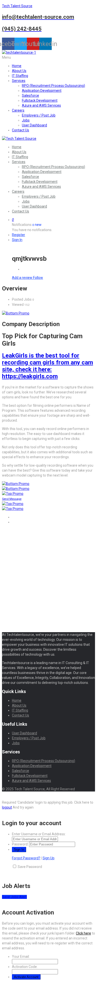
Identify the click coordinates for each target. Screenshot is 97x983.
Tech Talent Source (17, 6)
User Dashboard (34, 125)
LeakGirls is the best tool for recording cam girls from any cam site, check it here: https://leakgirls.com (47, 366)
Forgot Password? (26, 858)
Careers (18, 110)
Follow (38, 278)
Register (18, 235)
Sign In (17, 240)
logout (7, 807)
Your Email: (21, 957)
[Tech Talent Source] (19, 139)
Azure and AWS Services (41, 105)
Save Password (30, 867)
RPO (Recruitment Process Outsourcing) (53, 86)
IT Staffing (20, 76)
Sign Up (48, 858)
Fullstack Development (39, 100)
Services (18, 81)
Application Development (41, 91)
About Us (19, 71)
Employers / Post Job (38, 115)
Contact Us (20, 130)
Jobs (26, 120)
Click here (83, 933)
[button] (48, 57)
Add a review (22, 278)
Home (16, 66)
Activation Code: (25, 967)
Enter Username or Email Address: (39, 834)
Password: (20, 844)
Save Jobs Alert (14, 897)
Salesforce (30, 95)
